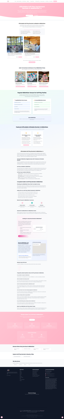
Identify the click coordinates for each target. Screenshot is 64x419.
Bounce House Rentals (19, 1)
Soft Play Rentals (24, 1)
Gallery (21, 374)
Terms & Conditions (22, 379)
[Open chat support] (2, 417)
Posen (19, 270)
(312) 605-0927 (48, 372)
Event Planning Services (35, 376)
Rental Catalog (50, 1)
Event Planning (47, 1)
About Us (21, 376)
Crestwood (19, 267)
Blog (20, 375)
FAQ (20, 378)
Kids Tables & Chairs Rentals (36, 375)
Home (15, 1)
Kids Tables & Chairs (37, 1)
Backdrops (28, 1)
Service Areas (21, 377)
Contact (21, 380)
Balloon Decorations (42, 1)
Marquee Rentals (32, 1)
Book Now (55, 1)
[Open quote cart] (62, 417)
